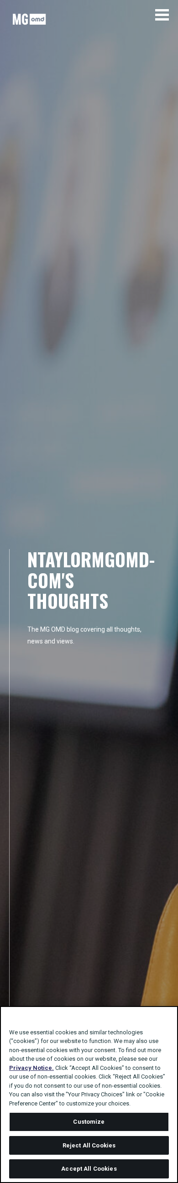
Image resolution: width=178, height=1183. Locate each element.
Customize (89, 1121)
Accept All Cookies (88, 1168)
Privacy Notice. (31, 1067)
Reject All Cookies (89, 1145)
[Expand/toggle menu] (162, 15)
